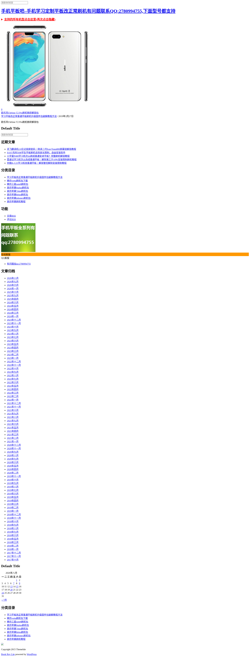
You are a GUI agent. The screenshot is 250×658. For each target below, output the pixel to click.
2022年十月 (13, 368)
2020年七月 (13, 459)
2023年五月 (13, 344)
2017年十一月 (14, 556)
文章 (11, 216)
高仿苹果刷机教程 (16, 201)
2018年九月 (13, 525)
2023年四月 (13, 347)
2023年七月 (13, 337)
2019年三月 (13, 504)
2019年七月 (13, 490)
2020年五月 (13, 466)
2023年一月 (13, 358)
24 (3, 593)
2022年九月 (13, 372)
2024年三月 (13, 313)
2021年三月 (13, 434)
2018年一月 (13, 549)
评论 (11, 219)
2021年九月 (13, 413)
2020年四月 (13, 469)
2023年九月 (13, 330)
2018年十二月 (14, 514)
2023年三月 (13, 351)
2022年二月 (13, 396)
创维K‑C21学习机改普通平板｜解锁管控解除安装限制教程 (37, 163)
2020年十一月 (14, 448)
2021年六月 (13, 424)
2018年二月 (13, 546)
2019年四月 (13, 500)
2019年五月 (13, 497)
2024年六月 (13, 302)
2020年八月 (13, 455)
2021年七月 (13, 420)
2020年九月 (13, 452)
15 (17, 586)
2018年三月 (13, 542)
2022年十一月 (14, 365)
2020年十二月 (14, 445)
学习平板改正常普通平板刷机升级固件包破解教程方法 (29, 116)
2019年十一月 (14, 476)
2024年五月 (13, 306)
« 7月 (4, 600)
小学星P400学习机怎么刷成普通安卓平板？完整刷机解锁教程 (38, 156)
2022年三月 (13, 393)
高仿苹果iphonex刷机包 (19, 198)
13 (11, 586)
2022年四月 (13, 389)
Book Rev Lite (8, 654)
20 (11, 589)
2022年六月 (13, 382)
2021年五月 (13, 427)
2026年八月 (13, 278)
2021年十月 (13, 410)
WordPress (32, 654)
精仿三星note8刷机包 (17, 184)
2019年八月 (13, 486)
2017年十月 (13, 559)
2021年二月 (13, 438)
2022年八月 (13, 375)
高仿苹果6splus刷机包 (18, 187)
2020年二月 (13, 473)
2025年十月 (13, 292)
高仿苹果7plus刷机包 (17, 191)
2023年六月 (13, 341)
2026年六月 (13, 285)
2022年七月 (13, 379)
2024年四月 (13, 309)
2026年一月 (13, 288)
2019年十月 (13, 480)
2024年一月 (13, 316)
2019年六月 (13, 493)
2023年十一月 (14, 323)
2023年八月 (13, 334)
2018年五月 (13, 539)
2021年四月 (13, 431)
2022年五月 (13, 386)
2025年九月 (13, 295)
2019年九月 (13, 483)
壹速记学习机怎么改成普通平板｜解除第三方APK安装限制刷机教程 (42, 159)
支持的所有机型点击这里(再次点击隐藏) (29, 19)
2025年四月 (13, 299)
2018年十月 (13, 521)
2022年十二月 (14, 361)
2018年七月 (13, 532)
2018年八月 (13, 528)
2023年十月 (13, 327)
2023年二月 (13, 354)
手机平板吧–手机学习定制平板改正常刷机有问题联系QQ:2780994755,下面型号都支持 (88, 11)
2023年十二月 (14, 320)
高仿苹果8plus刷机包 (17, 194)
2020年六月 (13, 462)
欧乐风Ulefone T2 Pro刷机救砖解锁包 (20, 113)
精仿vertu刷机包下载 (17, 180)
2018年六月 (13, 535)
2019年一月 (13, 511)
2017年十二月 (14, 553)
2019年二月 (13, 507)
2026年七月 (13, 281)
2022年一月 (13, 400)
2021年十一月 (14, 407)
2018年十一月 (14, 518)
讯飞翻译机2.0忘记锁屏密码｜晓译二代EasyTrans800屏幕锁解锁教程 (41, 149)
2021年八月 (13, 417)
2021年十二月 (14, 403)
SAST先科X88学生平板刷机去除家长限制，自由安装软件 (36, 152)
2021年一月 (13, 441)
